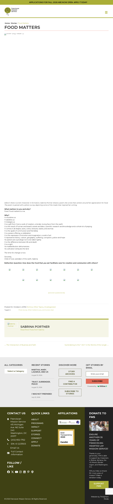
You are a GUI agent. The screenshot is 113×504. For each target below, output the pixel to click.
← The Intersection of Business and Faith (20, 345)
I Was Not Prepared (42, 394)
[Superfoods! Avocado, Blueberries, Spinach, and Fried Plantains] (70, 284)
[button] (8, 472)
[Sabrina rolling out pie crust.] (15, 274)
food (52, 310)
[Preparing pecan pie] (29, 274)
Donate (35, 445)
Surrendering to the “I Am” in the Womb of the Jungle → (87, 345)
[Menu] (106, 12)
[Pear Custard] (97, 274)
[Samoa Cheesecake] (42, 284)
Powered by (92, 386)
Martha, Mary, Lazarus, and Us (40, 371)
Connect (36, 438)
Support (36, 431)
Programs (37, 423)
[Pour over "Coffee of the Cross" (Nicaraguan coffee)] (83, 274)
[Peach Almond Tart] (56, 274)
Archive (30, 307)
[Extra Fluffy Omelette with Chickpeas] (29, 284)
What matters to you (34, 310)
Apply (34, 442)
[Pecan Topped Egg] (70, 274)
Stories (35, 434)
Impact (35, 427)
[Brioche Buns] (56, 284)
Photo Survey (23, 310)
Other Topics (38, 307)
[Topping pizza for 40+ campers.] (42, 274)
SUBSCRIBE (97, 381)
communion (46, 310)
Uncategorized (50, 307)
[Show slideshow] (56, 293)
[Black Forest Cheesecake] (83, 284)
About (35, 419)
